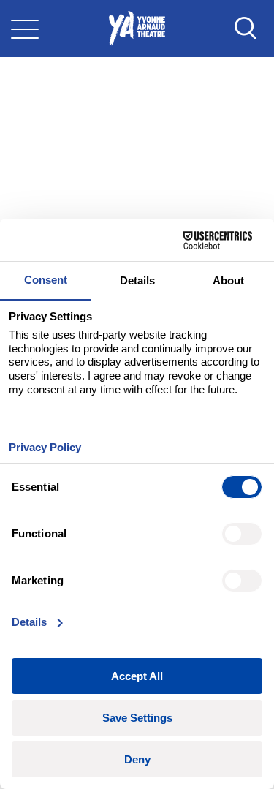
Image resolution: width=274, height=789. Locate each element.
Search (245, 28)
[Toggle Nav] (25, 28)
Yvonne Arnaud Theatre (137, 28)
